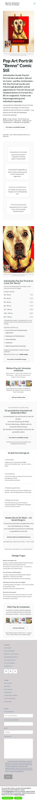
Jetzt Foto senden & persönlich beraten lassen (18, 537)
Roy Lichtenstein (8, 689)
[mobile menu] (34, 3)
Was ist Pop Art (8, 683)
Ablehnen (18, 798)
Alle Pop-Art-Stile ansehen (18, 397)
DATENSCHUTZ (8, 666)
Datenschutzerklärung (19, 761)
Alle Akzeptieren (7, 798)
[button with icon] (6, 671)
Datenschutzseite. (19, 795)
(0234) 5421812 (11, 354)
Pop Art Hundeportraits (10, 698)
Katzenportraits (8, 701)
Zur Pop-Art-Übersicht (18, 628)
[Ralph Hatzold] (18, 3)
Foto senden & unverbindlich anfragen (15, 127)
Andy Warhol (7, 686)
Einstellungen (9, 791)
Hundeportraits (8, 692)
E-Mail (24, 462)
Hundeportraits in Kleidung (10, 695)
